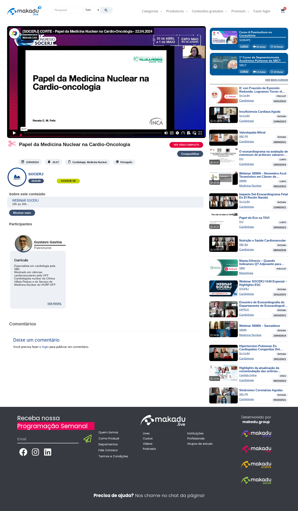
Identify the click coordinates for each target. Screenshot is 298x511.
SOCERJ (35, 174)
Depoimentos (108, 444)
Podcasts (149, 449)
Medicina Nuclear (250, 185)
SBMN (243, 180)
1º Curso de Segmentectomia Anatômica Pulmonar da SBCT (260, 59)
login (45, 347)
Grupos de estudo (200, 444)
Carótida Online (248, 375)
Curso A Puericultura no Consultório (255, 34)
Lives (146, 433)
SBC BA (243, 244)
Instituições (195, 433)
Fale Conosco (108, 450)
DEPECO (244, 309)
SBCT (243, 65)
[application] (160, 11)
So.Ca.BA (244, 95)
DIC (241, 158)
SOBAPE (245, 40)
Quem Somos (108, 432)
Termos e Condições (113, 456)
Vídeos (147, 444)
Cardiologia (246, 100)
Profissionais (196, 438)
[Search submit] (106, 10)
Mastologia (246, 273)
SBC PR (243, 136)
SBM (242, 268)
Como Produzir (109, 438)
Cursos (148, 438)
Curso (244, 46)
